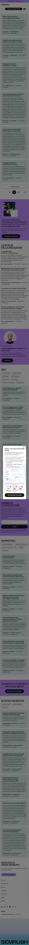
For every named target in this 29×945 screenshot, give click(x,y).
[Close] (24, 447)
